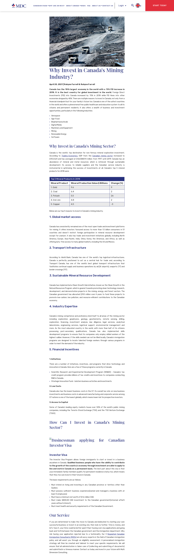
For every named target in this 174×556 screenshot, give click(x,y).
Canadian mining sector (102, 156)
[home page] (13, 5)
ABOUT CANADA (72, 6)
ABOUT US (96, 6)
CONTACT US (107, 6)
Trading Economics (70, 156)
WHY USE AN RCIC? (57, 6)
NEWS (83, 6)
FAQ (88, 6)
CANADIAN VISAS (40, 6)
